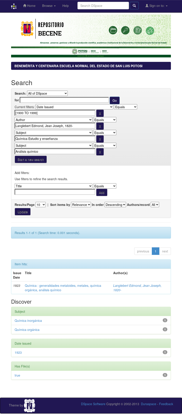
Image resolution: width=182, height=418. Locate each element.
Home (31, 5)
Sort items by (60, 204)
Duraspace (148, 404)
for (17, 100)
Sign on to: (156, 5)
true (17, 375)
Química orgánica (27, 329)
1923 (18, 352)
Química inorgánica (28, 320)
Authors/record (138, 204)
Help (65, 5)
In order (98, 204)
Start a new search (31, 159)
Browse (47, 5)
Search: (20, 93)
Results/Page (25, 204)
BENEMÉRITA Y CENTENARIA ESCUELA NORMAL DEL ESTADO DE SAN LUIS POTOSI (78, 66)
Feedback (166, 404)
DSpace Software (93, 404)
